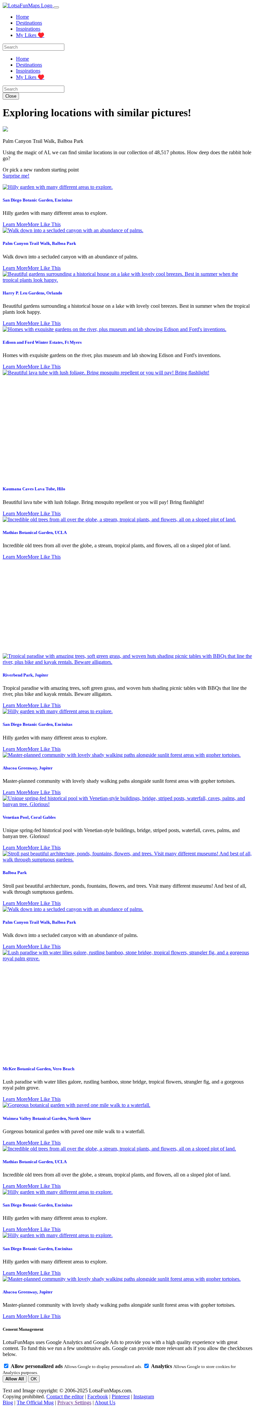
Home (22, 17)
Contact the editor (65, 1396)
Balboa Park (15, 872)
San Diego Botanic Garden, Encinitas (37, 200)
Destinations (29, 23)
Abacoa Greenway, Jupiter (28, 767)
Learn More (15, 224)
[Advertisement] (128, 606)
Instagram (143, 1396)
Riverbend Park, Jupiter (25, 675)
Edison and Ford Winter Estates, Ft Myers (42, 342)
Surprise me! (16, 176)
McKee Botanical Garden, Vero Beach (38, 1068)
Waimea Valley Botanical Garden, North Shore (47, 1118)
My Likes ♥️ (30, 35)
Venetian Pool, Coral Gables (29, 817)
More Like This (44, 224)
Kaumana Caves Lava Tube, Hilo (34, 488)
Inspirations (28, 29)
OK (34, 1378)
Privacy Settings (74, 1402)
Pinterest (121, 1396)
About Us (105, 1402)
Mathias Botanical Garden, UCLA (35, 532)
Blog (8, 1402)
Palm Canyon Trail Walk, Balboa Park (39, 243)
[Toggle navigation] (56, 7)
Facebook (97, 1396)
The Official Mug (35, 1402)
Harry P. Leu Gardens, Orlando (32, 292)
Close (10, 96)
